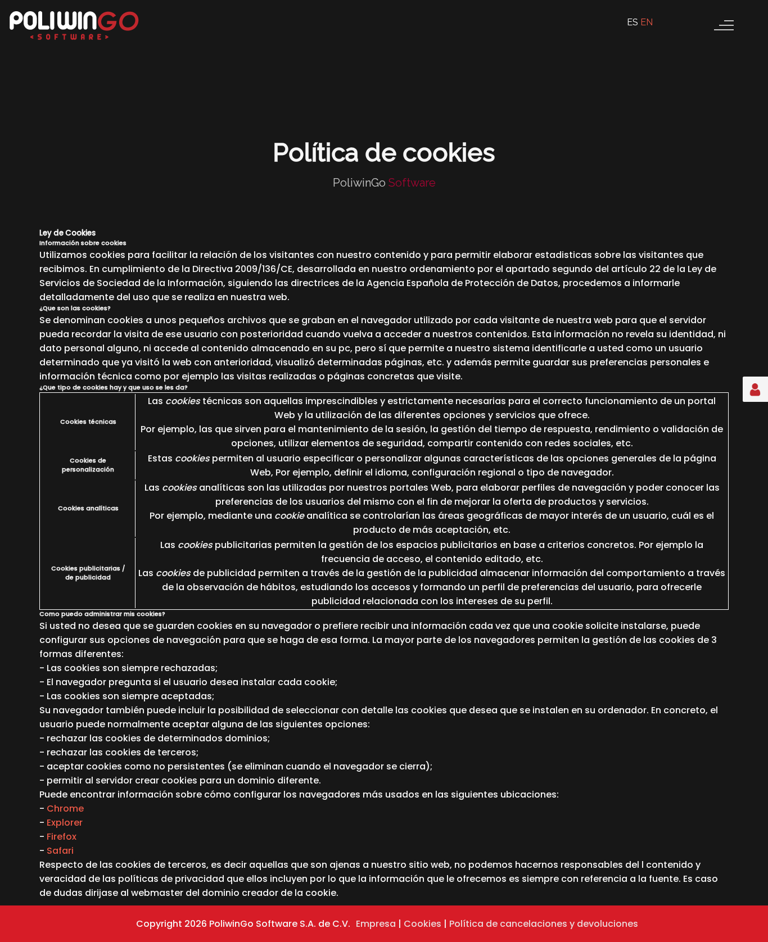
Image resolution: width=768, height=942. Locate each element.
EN (646, 22)
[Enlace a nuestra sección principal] (75, 42)
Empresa (376, 923)
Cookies (422, 923)
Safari (60, 850)
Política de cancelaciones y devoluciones (543, 923)
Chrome (65, 808)
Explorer (65, 822)
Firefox (61, 836)
